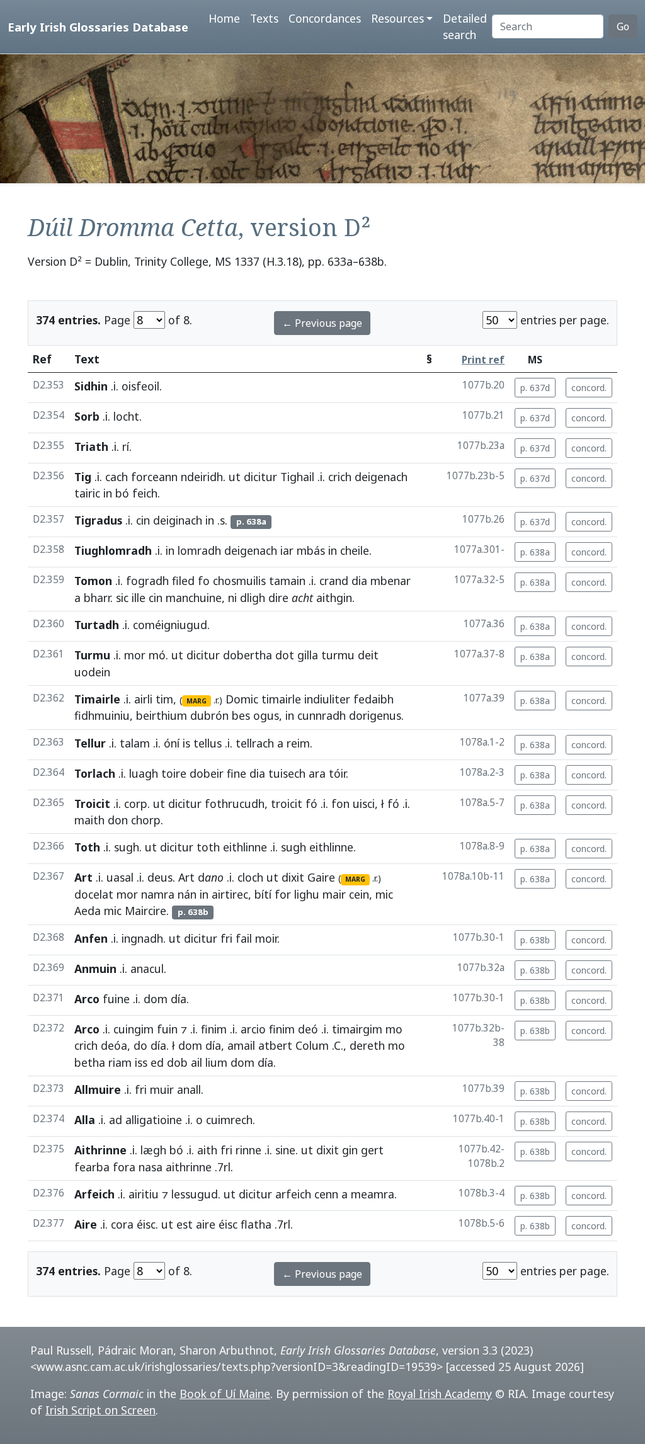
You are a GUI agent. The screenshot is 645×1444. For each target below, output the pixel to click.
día (178, 998)
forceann (154, 476)
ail (196, 1062)
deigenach (381, 476)
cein (359, 894)
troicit (286, 803)
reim (298, 743)
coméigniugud (170, 624)
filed (183, 580)
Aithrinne (100, 1149)
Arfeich (94, 1194)
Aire (85, 1224)
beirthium (161, 715)
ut (235, 476)
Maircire (145, 910)
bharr (97, 597)
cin (143, 520)
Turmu (92, 654)
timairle (281, 699)
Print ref (483, 360)
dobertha (247, 654)
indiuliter (327, 699)
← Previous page (322, 323)
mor (135, 654)
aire (205, 1224)
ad (115, 1119)
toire (173, 773)
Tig (82, 476)
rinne (248, 1149)
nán (187, 894)
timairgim (357, 1029)
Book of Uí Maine (225, 1393)
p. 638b (535, 940)
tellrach (255, 743)
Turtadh (96, 624)
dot (284, 654)
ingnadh (142, 938)
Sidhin (91, 386)
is (186, 743)
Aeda (87, 910)
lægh (153, 1149)
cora (122, 1224)
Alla (84, 1119)
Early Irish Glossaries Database (98, 27)
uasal (120, 877)
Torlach (94, 773)
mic (384, 894)
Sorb (87, 416)
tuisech (286, 773)
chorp (146, 819)
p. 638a (535, 552)
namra (157, 894)
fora (124, 1166)
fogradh (147, 580)
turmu (338, 654)
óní (172, 743)
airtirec (230, 894)
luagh (143, 773)
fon (340, 803)
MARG (196, 700)
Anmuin (95, 968)
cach (116, 476)
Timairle (97, 699)
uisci (364, 803)
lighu (306, 894)
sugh (126, 847)
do (140, 1045)
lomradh (199, 550)
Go (623, 26)
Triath (91, 446)
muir (162, 1089)
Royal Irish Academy (439, 1393)
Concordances (324, 18)
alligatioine (153, 1119)
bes (241, 715)
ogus (266, 715)
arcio (253, 1029)
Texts (264, 18)
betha (89, 1062)
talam (135, 743)
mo (393, 1029)
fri (226, 938)
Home (224, 18)
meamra (372, 1194)
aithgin (334, 597)
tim (164, 699)
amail (241, 1045)
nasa (151, 1166)
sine (285, 1149)
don (118, 819)
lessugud (194, 1194)
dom (156, 998)
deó (308, 1029)
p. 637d (535, 388)
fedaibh (373, 699)
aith (207, 1149)
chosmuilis (239, 580)
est (184, 1224)
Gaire (321, 877)
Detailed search (465, 26)
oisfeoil (140, 386)
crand (333, 580)
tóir (337, 773)
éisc (146, 1224)
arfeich (293, 1194)
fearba (92, 1166)
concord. (589, 388)
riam (120, 1062)
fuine (116, 998)
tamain (287, 580)
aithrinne (189, 1166)
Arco (87, 998)
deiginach (177, 520)
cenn (326, 1194)
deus (160, 877)
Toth (87, 847)
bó (122, 493)
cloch (250, 877)
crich (339, 476)
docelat (93, 894)
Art (83, 877)
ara (317, 773)
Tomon (93, 580)
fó (311, 803)
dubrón (209, 715)
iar (287, 550)
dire (278, 597)
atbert (275, 1045)
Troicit (92, 803)
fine (236, 773)
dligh (252, 597)
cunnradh (321, 715)
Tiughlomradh (113, 550)
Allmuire (97, 1089)
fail (244, 938)
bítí (262, 894)
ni (232, 597)
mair (334, 894)
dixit (293, 877)
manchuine (194, 597)
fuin (167, 1029)
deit (368, 654)
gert (372, 1149)
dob (177, 1062)
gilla (307, 654)
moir (266, 938)
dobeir (207, 773)
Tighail (297, 476)
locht (126, 416)
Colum (312, 1045)
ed (157, 1062)
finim (214, 1029)
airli (143, 699)
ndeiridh (202, 476)
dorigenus (375, 715)
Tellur (90, 743)
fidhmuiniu (102, 715)
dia (359, 580)
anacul (147, 968)
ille (139, 597)
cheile (354, 550)
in (107, 493)
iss (141, 1062)
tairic (87, 493)
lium (216, 1062)
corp (135, 803)
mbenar (390, 580)
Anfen (91, 938)
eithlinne (245, 847)
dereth (367, 1045)
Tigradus (98, 520)
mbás (311, 550)
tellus (207, 743)
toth (208, 847)
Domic (241, 699)
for (283, 894)
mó (157, 654)
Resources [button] (397, 18)
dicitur (260, 476)
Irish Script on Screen (100, 1410)
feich (144, 493)
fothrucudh (235, 803)
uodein (92, 671)
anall (189, 1089)
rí (125, 446)
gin (350, 1149)
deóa (114, 1045)
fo (204, 580)
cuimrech (229, 1119)
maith (89, 819)
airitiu (143, 1194)
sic (122, 597)
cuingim (133, 1029)
